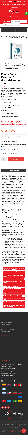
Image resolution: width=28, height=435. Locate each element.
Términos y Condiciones (7, 322)
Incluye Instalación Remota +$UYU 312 (13, 153)
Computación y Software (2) (18, 28)
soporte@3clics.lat (21, 4)
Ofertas (3, 327)
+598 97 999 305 (9, 1)
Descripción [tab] (14, 170)
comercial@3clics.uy (20, 1)
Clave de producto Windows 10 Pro (18, 37)
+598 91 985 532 (11, 431)
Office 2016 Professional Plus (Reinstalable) (12, 36)
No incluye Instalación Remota (10, 150)
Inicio (9, 28)
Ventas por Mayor (5, 331)
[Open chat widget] (23, 430)
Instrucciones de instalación (8, 329)
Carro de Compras (5, 324)
